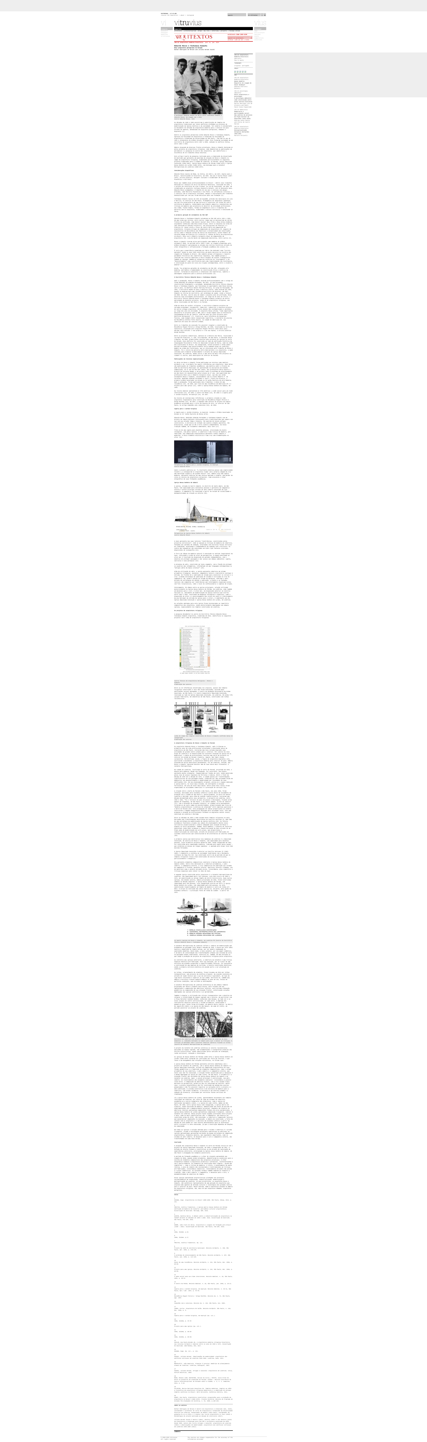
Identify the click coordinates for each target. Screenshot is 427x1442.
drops (200, 31)
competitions (259, 38)
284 (235, 75)
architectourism (190, 31)
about (182, 15)
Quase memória (239, 81)
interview (215, 31)
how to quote (239, 60)
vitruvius (164, 13)
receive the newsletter (169, 15)
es (173, 13)
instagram (190, 15)
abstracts (237, 58)
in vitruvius (165, 36)
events (256, 36)
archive (230, 40)
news (255, 31)
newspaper (164, 33)
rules (247, 40)
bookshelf (164, 31)
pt (171, 13)
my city (206, 31)
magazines (164, 34)
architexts (178, 31)
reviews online (234, 31)
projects (224, 31)
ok (265, 15)
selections (258, 40)
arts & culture (259, 33)
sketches (257, 34)
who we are (239, 40)
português (245, 66)
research (164, 29)
